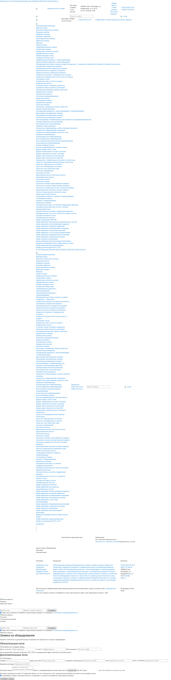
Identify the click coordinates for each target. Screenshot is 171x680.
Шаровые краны (41, 28)
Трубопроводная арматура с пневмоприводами (53, 62)
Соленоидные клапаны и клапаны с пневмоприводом (55, 196)
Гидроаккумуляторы (43, 209)
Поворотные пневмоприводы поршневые (50, 130)
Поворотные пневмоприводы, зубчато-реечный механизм (56, 128)
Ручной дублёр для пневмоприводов (49, 139)
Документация (26, 1)
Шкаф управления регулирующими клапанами (52, 228)
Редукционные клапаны (44, 92)
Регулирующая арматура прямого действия (51, 90)
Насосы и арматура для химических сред (51, 192)
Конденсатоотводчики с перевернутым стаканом (53, 75)
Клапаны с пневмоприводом (46, 200)
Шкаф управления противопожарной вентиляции (53, 241)
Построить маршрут (124, 20)
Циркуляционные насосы (45, 177)
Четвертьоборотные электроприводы (49, 122)
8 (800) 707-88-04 (127, 9)
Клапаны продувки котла (45, 55)
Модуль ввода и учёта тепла (46, 149)
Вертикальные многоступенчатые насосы (50, 175)
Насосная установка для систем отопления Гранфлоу (55, 188)
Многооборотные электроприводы (48, 124)
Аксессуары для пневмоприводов (48, 143)
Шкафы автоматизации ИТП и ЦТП (48, 247)
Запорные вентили (42, 32)
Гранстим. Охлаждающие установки (49, 166)
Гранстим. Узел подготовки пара (47, 168)
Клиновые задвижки (43, 36)
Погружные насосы (43, 179)
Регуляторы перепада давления (47, 96)
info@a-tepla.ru (100, 20)
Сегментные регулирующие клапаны (49, 117)
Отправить (51, 610)
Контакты (54, 1)
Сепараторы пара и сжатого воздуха (49, 81)
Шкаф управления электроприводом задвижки (52, 224)
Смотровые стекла (43, 79)
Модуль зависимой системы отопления (50, 154)
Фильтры (39, 43)
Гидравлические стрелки (45, 53)
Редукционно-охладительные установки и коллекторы (55, 160)
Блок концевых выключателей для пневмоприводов (54, 141)
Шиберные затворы (43, 34)
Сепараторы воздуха (43, 49)
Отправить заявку (7, 679)
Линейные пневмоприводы (45, 134)
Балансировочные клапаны (45, 38)
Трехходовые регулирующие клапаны (49, 115)
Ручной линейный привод (45, 145)
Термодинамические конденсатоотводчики (51, 68)
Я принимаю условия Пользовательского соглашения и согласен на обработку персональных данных (38, 675)
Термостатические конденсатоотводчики (51, 73)
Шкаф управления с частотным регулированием (53, 232)
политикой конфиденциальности (66, 613)
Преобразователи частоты (45, 217)
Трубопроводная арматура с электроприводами (53, 60)
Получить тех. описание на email (106, 542)
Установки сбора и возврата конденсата (50, 85)
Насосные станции (42, 181)
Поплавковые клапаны (44, 100)
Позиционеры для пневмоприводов (48, 136)
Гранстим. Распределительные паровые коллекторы (54, 162)
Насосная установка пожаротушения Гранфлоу (53, 186)
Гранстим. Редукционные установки (49, 164)
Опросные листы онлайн (56, 8)
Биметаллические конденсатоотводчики (50, 70)
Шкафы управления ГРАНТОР (46, 220)
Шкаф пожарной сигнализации (47, 239)
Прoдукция (17, 1)
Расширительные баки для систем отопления (52, 207)
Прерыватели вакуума (44, 102)
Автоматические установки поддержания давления (54, 211)
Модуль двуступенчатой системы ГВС (49, 158)
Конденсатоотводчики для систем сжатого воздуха (54, 77)
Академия (35, 1)
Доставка (47, 1)
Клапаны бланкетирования (45, 109)
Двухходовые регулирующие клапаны (49, 113)
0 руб (129, 387)
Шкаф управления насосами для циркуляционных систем (56, 222)
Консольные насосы (43, 173)
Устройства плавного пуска (46, 215)
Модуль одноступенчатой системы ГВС (50, 156)
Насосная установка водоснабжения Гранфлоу (52, 183)
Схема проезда (111, 20)
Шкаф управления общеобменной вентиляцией (52, 235)
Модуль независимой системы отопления (51, 151)
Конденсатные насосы (44, 83)
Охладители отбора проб (45, 58)
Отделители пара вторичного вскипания (50, 87)
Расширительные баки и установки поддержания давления (57, 205)
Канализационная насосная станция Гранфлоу (52, 190)
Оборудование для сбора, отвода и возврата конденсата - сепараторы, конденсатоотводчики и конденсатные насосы (78, 64)
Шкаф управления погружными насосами (50, 230)
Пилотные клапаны (42, 105)
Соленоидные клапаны (44, 198)
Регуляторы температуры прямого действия (52, 107)
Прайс (41, 1)
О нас (10, 1)
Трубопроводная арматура (45, 26)
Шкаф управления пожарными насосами (50, 237)
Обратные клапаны (42, 41)
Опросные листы (77, 387)
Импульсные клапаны (43, 203)
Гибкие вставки (41, 45)
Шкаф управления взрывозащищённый (50, 245)
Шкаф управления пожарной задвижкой (50, 226)
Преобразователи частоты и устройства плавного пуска (56, 213)
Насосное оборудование (44, 171)
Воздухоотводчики (43, 98)
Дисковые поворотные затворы (47, 30)
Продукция (4, 1)
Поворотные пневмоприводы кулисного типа (52, 132)
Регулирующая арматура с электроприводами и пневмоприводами (60, 111)
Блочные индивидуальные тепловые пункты (51, 147)
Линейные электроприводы (46, 126)
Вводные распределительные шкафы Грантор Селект (55, 243)
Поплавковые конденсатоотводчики (49, 66)
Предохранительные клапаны (46, 47)
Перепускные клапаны (44, 94)
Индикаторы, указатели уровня (47, 51)
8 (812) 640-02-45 (127, 7)
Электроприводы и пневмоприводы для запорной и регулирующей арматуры (63, 119)
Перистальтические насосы (46, 194)
